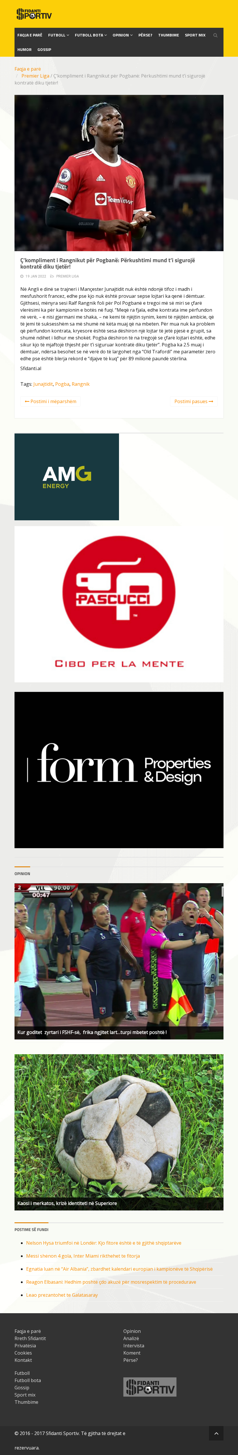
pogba (62, 384)
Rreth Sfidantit (30, 1338)
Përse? (145, 35)
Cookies (23, 1353)
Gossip (44, 49)
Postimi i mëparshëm (52, 401)
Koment (131, 1353)
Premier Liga (35, 76)
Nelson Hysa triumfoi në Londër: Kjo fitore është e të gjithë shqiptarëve (103, 1243)
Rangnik (81, 384)
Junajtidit (43, 384)
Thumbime (168, 35)
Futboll (56, 35)
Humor (24, 49)
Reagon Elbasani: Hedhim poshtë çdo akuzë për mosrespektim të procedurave (111, 1282)
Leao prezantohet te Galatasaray (62, 1295)
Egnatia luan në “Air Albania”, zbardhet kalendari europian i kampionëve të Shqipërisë (119, 1269)
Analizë (131, 1338)
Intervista (133, 1345)
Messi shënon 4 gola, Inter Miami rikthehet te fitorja (83, 1256)
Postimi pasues (191, 401)
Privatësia (25, 1345)
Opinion (121, 35)
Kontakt (23, 1360)
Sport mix (195, 35)
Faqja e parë (28, 69)
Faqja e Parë (29, 35)
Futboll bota (89, 35)
